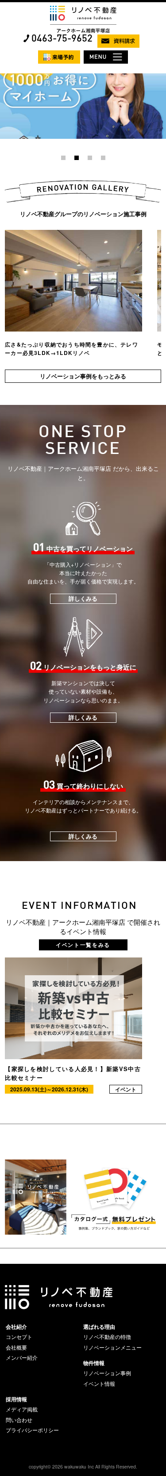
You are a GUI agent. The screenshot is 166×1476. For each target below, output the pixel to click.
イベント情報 (99, 1383)
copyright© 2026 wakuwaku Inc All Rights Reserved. (83, 1466)
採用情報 (16, 1399)
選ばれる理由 (99, 1326)
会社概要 (16, 1347)
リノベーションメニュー (112, 1347)
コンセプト (19, 1336)
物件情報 (93, 1362)
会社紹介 (16, 1326)
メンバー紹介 (22, 1357)
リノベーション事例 (107, 1373)
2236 (6, 76)
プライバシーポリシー (32, 1430)
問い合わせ (19, 1420)
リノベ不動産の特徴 (107, 1336)
